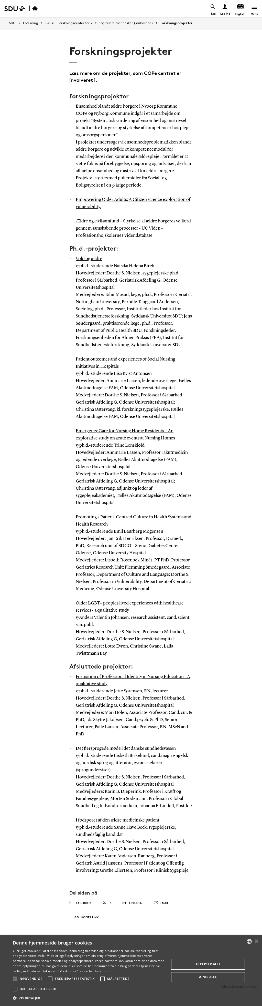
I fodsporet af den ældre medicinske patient (117, 820)
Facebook (84, 903)
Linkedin (136, 903)
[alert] (131, 970)
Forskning (30, 23)
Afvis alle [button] (208, 977)
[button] (15, 979)
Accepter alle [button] (208, 964)
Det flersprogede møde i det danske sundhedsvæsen (126, 748)
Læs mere (102, 971)
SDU (12, 23)
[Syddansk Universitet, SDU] (15, 8)
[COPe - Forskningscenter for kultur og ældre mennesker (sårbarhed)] (40, 8)
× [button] (256, 941)
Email (164, 903)
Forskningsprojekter (176, 23)
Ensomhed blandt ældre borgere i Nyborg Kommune (126, 106)
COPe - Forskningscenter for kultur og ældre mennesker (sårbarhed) (99, 23)
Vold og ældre (89, 258)
